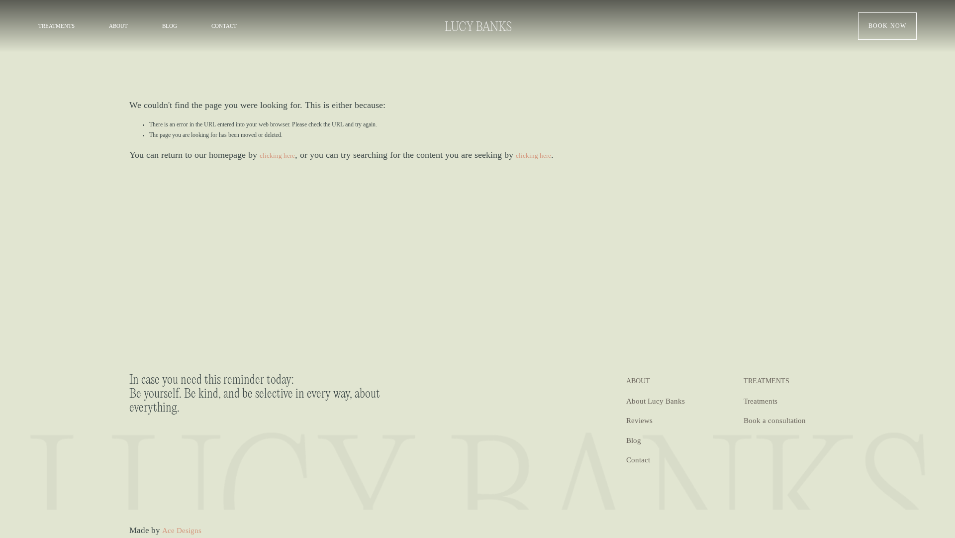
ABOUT (118, 26)
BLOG (169, 26)
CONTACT (224, 26)
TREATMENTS (56, 26)
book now (887, 26)
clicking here (277, 155)
